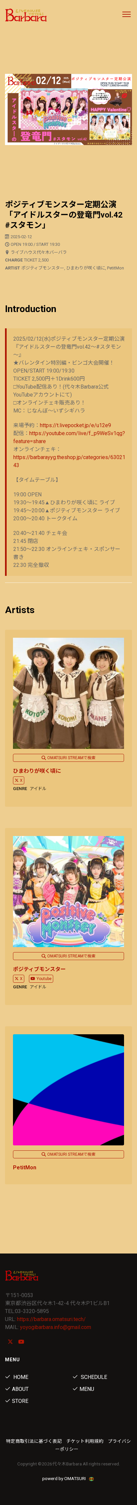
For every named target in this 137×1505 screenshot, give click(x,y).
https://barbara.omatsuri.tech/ (51, 1319)
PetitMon (24, 1167)
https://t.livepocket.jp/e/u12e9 (75, 425)
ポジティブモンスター (39, 969)
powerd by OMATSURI (64, 1478)
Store (20, 1401)
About (20, 1389)
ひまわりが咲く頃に (37, 771)
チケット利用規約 (84, 1441)
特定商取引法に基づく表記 (34, 1441)
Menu (86, 1389)
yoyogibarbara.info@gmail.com (55, 1327)
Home (20, 1377)
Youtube (44, 978)
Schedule (93, 1377)
